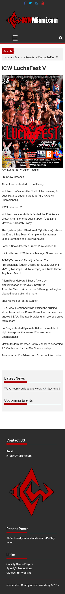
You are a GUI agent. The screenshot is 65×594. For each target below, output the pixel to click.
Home (8, 57)
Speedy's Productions (19, 568)
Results (30, 57)
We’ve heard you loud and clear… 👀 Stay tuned (32, 388)
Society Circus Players (19, 564)
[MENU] (15, 37)
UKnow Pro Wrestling (18, 572)
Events (19, 57)
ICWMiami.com (27, 355)
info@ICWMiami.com (19, 455)
